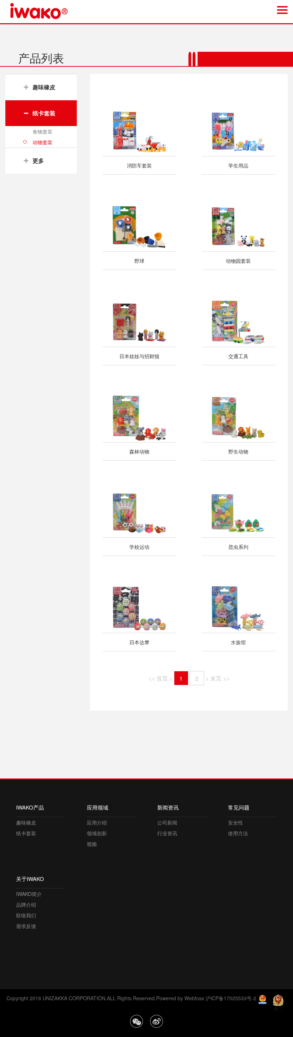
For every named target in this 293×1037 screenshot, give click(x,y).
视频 (92, 843)
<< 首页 (158, 678)
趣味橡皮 (26, 822)
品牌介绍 (26, 904)
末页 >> (219, 678)
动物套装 (43, 142)
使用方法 (238, 833)
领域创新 (97, 833)
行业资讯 (167, 833)
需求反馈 (26, 926)
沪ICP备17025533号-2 (230, 998)
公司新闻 (167, 822)
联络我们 (26, 915)
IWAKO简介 (29, 893)
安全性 (235, 822)
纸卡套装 (26, 833)
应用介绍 (97, 822)
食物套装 (43, 131)
